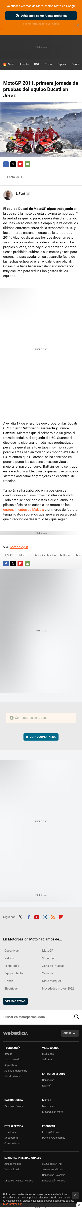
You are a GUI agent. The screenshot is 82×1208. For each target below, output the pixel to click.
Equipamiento (13, 973)
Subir (67, 1033)
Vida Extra (47, 1059)
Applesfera (10, 1065)
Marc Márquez (51, 981)
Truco (48, 64)
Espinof (46, 1085)
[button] (22, 193)
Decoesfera (11, 1137)
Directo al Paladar (14, 1106)
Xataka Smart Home (15, 1070)
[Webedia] (15, 1035)
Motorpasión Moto (52, 1111)
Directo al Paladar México (18, 1180)
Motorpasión (49, 1106)
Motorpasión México (53, 1180)
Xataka (8, 1053)
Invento (24, 64)
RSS (53, 916)
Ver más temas (15, 1001)
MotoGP (24, 555)
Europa (75, 64)
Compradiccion (12, 1143)
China (11, 64)
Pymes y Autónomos (53, 1137)
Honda (8, 981)
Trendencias (11, 1132)
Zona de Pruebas (53, 966)
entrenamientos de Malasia (23, 510)
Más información (12, 1203)
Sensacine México (52, 1169)
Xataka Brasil (11, 1169)
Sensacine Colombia (53, 1174)
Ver (43, 736)
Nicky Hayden (46, 555)
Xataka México (12, 1163)
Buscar (76, 1017)
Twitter (13, 164)
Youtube (36, 916)
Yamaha (47, 973)
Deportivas (11, 950)
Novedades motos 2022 (58, 988)
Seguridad (48, 958)
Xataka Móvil (11, 1059)
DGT (36, 64)
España (62, 64)
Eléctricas (11, 988)
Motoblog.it (19, 547)
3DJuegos (48, 1053)
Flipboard (20, 164)
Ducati (67, 555)
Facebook (6, 164)
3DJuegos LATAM (52, 1163)
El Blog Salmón (50, 1132)
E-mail (27, 164)
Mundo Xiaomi (12, 1076)
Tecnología (11, 966)
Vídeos (9, 958)
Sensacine (48, 1080)
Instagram (45, 916)
